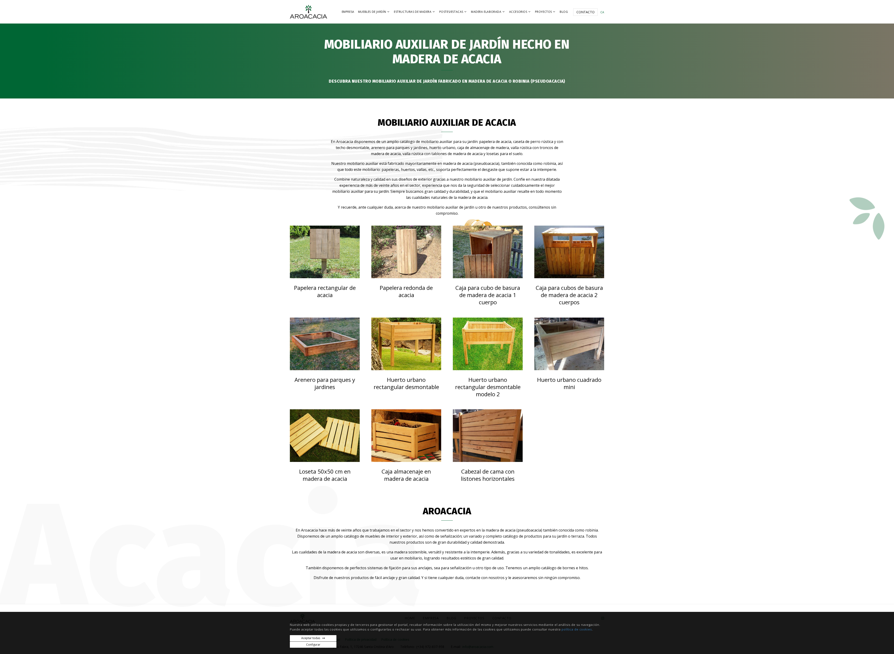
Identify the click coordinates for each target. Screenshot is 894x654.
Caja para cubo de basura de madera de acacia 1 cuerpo (487, 295)
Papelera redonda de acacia (406, 291)
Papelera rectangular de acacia (325, 291)
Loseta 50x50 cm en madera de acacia (325, 475)
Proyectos (543, 12)
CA (602, 12)
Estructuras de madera (413, 12)
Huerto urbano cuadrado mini (569, 383)
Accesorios (518, 12)
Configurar (313, 645)
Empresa (348, 12)
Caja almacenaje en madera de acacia (406, 475)
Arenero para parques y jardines (325, 383)
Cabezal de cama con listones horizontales (488, 475)
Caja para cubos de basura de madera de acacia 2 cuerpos (569, 295)
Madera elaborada (486, 12)
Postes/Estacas (451, 12)
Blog (564, 12)
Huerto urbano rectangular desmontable (406, 383)
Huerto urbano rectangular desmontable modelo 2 (488, 387)
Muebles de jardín (372, 12)
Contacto (585, 12)
